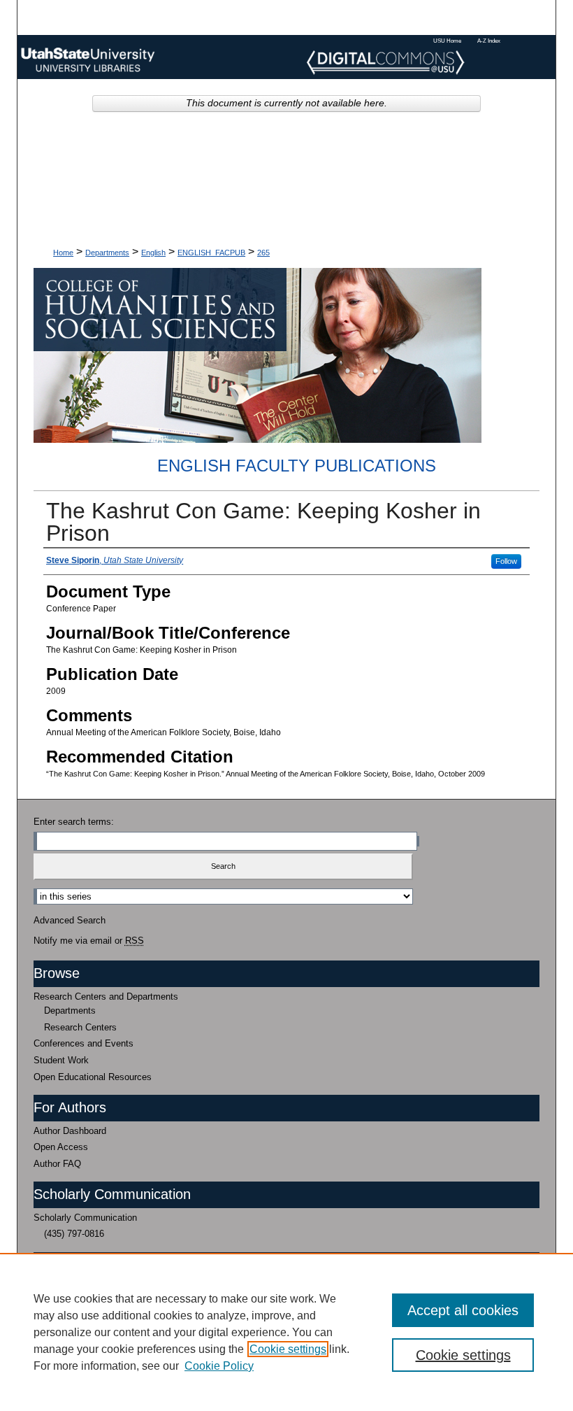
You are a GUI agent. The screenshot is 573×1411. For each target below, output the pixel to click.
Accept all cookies (462, 1310)
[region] (286, 1332)
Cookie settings (287, 1349)
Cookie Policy (219, 1366)
